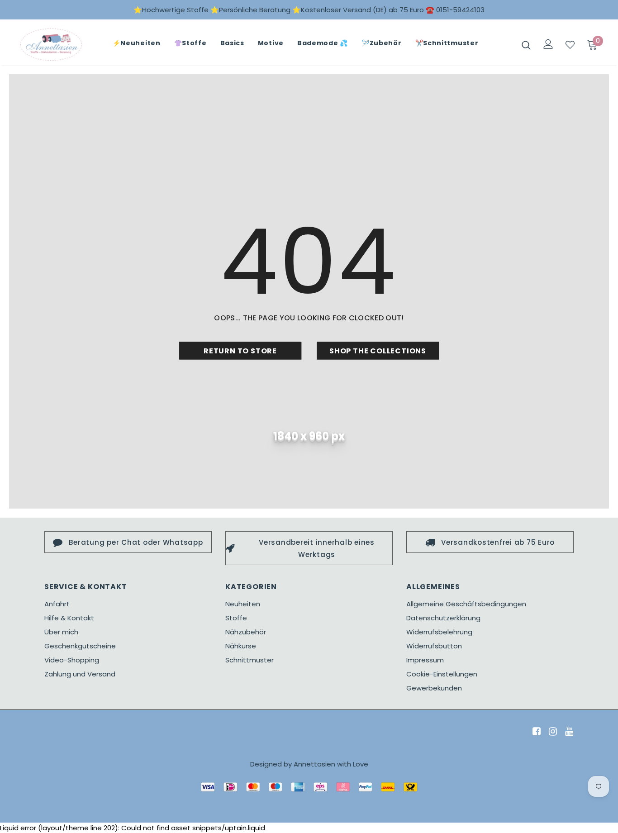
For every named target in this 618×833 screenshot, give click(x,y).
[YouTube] (567, 732)
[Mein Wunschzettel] (570, 44)
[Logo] (51, 45)
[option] (128, 542)
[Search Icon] (526, 44)
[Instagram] (551, 732)
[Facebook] (535, 732)
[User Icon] (548, 44)
